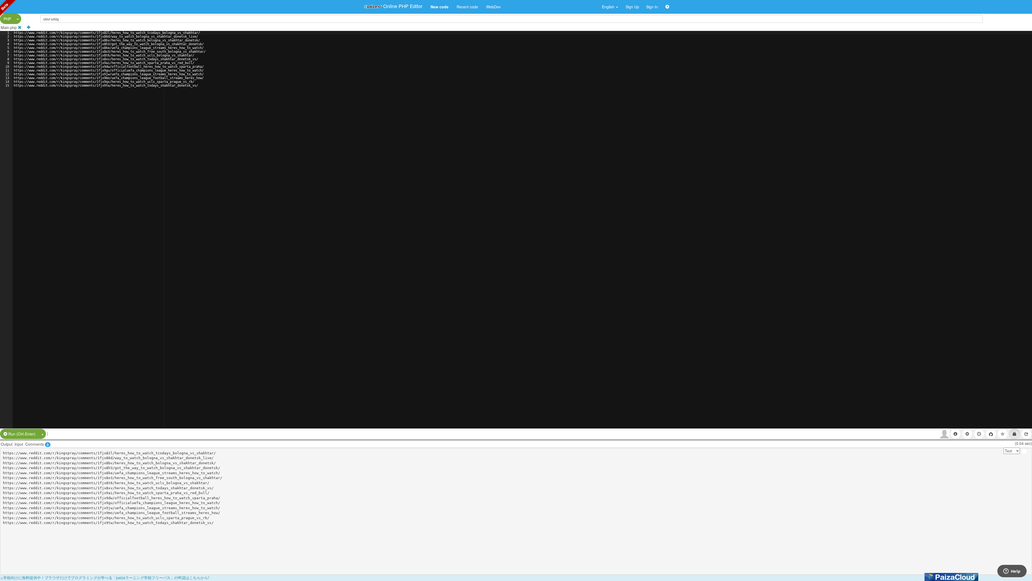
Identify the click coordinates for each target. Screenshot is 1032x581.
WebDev (493, 6)
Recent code (467, 6)
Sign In (652, 6)
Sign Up (632, 6)
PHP (7, 19)
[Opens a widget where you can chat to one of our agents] (1012, 571)
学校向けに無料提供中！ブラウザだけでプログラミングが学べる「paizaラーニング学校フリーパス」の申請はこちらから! (106, 577)
